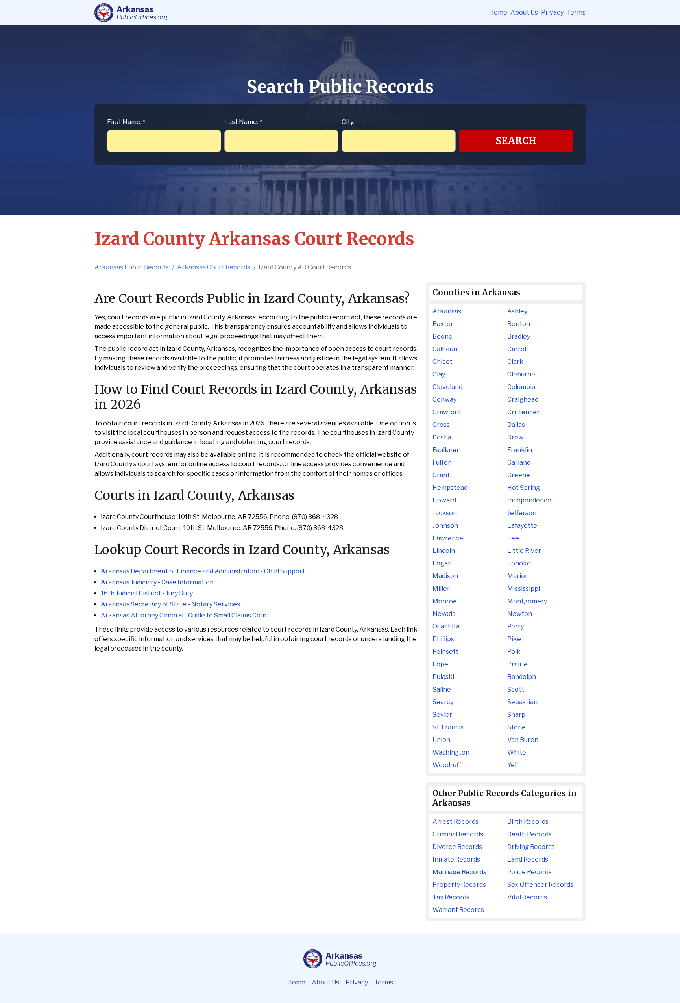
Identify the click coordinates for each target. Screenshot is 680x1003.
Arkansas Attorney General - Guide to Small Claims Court (185, 615)
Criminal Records (457, 834)
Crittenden (524, 412)
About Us (524, 12)
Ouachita (446, 626)
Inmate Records (456, 859)
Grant (441, 475)
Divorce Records (457, 847)
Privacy (552, 12)
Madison (445, 576)
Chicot (442, 361)
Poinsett (445, 651)
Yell (512, 765)
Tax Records (450, 897)
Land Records (527, 859)
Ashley (517, 311)
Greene (518, 475)
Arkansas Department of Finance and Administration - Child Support (203, 571)
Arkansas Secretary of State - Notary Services (170, 604)
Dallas (516, 424)
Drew (515, 437)
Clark (515, 361)
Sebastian (522, 702)
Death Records (529, 834)
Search (516, 141)
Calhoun (444, 349)
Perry (515, 626)
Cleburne (521, 374)
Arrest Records (455, 821)
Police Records (529, 872)
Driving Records (531, 847)
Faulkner (445, 450)
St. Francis (448, 727)
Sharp (516, 714)
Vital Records (527, 897)
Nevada (444, 613)
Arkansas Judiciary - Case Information (157, 582)
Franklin (519, 450)
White (516, 752)
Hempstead (450, 487)
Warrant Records (458, 910)
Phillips (443, 639)
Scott (515, 689)
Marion (518, 576)
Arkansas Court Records (213, 267)
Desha (441, 437)
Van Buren (522, 739)
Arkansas (446, 311)
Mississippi (523, 588)
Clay (438, 374)
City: (348, 122)
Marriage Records (459, 872)
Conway (444, 399)
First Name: (126, 122)
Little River (524, 550)
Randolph (521, 676)
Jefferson (521, 513)
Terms (576, 12)
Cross (441, 424)
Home (498, 12)
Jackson (444, 513)
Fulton (442, 462)
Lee (513, 538)
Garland (518, 462)
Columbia (521, 387)
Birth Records (528, 821)
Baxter (442, 324)
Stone (516, 727)
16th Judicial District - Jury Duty (147, 593)
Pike (514, 639)
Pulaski (443, 676)
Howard (444, 500)
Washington (450, 752)
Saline (441, 689)
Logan (442, 563)
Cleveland (447, 387)
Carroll (517, 349)
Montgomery (527, 601)
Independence (529, 500)
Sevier (442, 714)
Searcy (442, 702)
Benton (518, 324)
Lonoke (519, 563)
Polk (514, 651)
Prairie (517, 664)
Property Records (459, 884)
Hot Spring (523, 487)
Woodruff (446, 765)
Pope (440, 664)
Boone (442, 336)
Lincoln (443, 550)
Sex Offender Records (540, 884)
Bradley (518, 336)
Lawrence (447, 538)
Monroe (444, 601)
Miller (441, 588)
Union (441, 739)
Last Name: (243, 122)
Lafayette (522, 525)
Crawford (446, 412)
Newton (519, 613)
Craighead (522, 399)
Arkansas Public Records (131, 267)
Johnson (445, 525)
